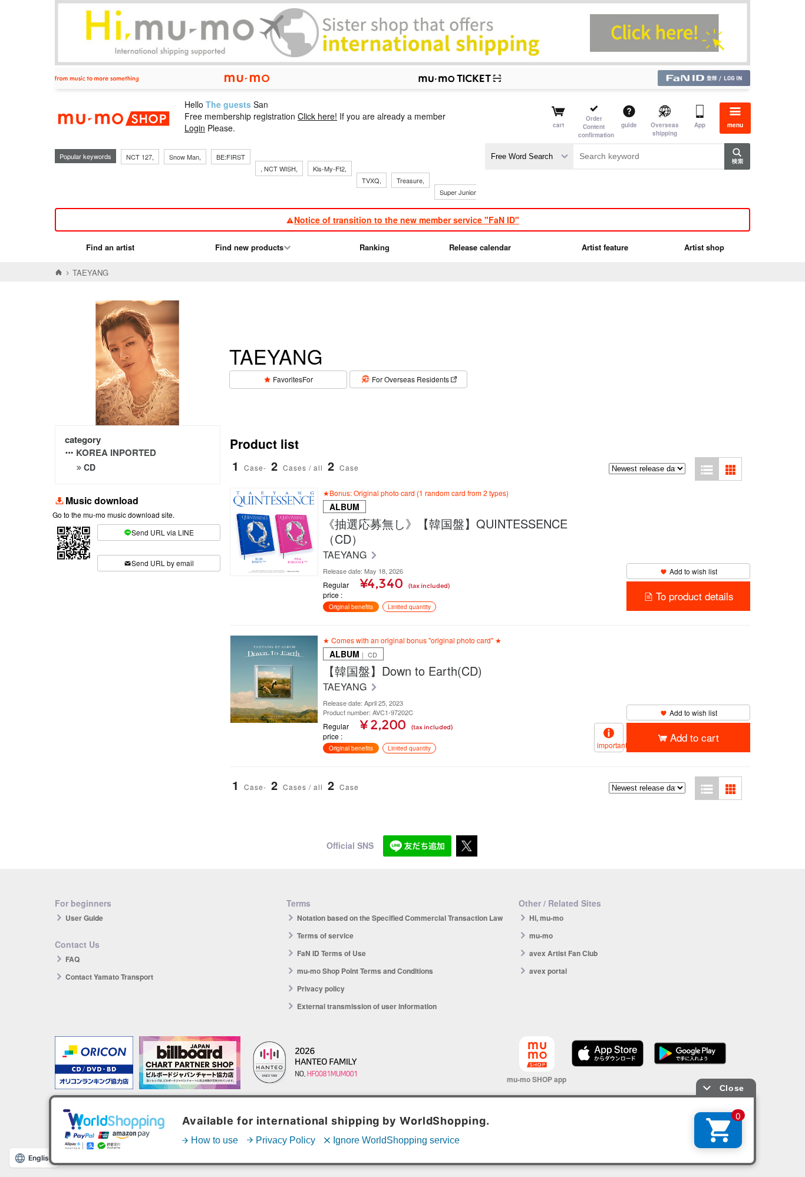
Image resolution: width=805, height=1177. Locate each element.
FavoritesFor (293, 379)
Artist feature (605, 247)
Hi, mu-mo (546, 917)
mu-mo (541, 935)
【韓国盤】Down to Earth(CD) (402, 671)
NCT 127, (140, 156)
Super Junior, (458, 192)
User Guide (84, 917)
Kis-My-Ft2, (330, 168)
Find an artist (110, 247)
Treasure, (410, 180)
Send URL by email (162, 563)
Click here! (317, 116)
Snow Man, (185, 156)
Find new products (249, 247)
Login (194, 128)
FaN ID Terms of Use (331, 953)
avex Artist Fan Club (563, 953)
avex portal (548, 971)
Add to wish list (693, 571)
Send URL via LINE (162, 532)
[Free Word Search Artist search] (529, 156)
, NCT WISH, (279, 168)
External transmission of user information (367, 1006)
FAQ (72, 959)
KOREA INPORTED (116, 452)
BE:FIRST (230, 156)
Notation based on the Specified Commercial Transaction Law (400, 917)
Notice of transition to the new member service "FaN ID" (406, 220)
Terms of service (325, 935)
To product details (695, 595)
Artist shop (704, 247)
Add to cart (694, 737)
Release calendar (480, 247)
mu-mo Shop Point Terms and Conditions (365, 971)
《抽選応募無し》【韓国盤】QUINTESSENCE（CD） (445, 531)
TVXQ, (371, 180)
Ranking (374, 247)
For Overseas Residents (410, 379)
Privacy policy (321, 988)
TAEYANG (346, 555)
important (610, 745)
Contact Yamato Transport (109, 976)
